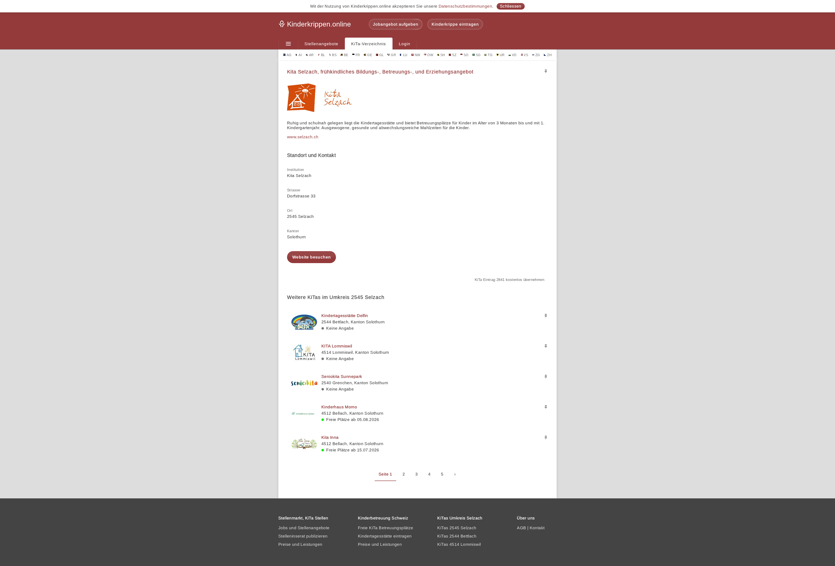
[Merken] (546, 71)
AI (300, 55)
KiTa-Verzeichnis (368, 44)
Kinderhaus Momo (339, 407)
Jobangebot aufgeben (395, 24)
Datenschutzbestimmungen (465, 6)
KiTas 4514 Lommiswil (459, 544)
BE (346, 55)
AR (311, 55)
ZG (537, 55)
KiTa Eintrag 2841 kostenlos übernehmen (509, 280)
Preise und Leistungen (300, 544)
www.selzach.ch (303, 137)
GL (381, 55)
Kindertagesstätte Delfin (344, 315)
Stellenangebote (321, 44)
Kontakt (537, 528)
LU (405, 55)
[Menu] (288, 43)
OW (430, 55)
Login (404, 44)
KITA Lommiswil (336, 346)
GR (393, 55)
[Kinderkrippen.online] (315, 25)
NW (417, 55)
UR (502, 55)
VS (526, 55)
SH (442, 55)
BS (334, 55)
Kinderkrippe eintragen (455, 24)
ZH (549, 55)
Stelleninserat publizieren (302, 536)
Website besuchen (311, 257)
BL (323, 55)
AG (289, 55)
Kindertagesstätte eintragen (385, 536)
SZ (454, 55)
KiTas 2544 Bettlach (456, 536)
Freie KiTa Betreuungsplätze (385, 528)
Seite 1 (385, 474)
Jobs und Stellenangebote (304, 528)
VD (514, 55)
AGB (521, 528)
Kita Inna (330, 437)
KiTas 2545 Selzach (456, 528)
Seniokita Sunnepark (341, 376)
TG (490, 55)
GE (369, 55)
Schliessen (510, 6)
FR (358, 55)
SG (478, 55)
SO (466, 55)
